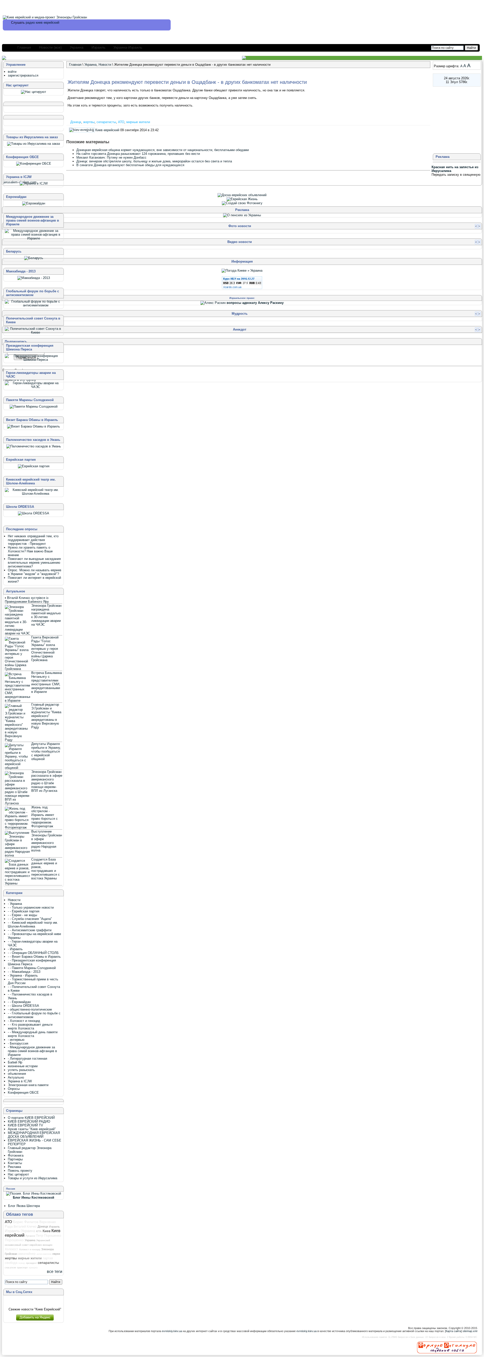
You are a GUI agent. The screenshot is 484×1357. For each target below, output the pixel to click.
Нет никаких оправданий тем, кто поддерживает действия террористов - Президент (33, 540)
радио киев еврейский (42, 22)
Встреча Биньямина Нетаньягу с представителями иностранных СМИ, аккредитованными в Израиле (46, 682)
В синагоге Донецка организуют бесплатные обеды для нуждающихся (130, 165)
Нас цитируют (18, 1174)
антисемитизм (44, 1254)
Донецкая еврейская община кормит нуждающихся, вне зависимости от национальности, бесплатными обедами (162, 150)
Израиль (98, 47)
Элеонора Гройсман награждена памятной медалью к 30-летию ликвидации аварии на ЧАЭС (46, 615)
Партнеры (15, 1159)
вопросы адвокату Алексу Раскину (255, 303)
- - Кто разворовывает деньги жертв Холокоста (30, 1026)
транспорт (22, 1267)
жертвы (89, 122)
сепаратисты (106, 122)
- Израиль (15, 949)
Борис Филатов (25, 1222)
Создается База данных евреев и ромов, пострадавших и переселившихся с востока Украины (45, 869)
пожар (21, 1263)
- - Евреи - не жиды (22, 915)
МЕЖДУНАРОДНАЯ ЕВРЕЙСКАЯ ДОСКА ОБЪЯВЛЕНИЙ (34, 1134)
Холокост (11, 1249)
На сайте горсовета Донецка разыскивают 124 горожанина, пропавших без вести (138, 154)
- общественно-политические (30, 1009)
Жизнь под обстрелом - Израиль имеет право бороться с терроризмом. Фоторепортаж (44, 816)
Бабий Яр (15, 1062)
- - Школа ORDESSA (23, 1006)
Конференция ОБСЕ (23, 1092)
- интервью (16, 1040)
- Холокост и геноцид (24, 1021)
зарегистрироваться (23, 75)
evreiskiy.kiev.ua (172, 1331)
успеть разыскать (21, 1070)
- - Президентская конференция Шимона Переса (32, 962)
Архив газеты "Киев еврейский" (32, 1129)
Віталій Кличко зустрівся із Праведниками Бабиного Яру (27, 599)
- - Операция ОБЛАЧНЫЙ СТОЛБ (33, 953)
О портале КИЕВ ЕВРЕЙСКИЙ (31, 1118)
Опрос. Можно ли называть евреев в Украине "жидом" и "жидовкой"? (34, 572)
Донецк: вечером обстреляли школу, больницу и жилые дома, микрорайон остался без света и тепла (154, 161)
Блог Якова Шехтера (24, 1206)
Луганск (30, 1235)
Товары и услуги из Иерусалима (32, 1178)
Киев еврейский (107, 130)
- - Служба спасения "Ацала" (30, 919)
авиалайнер (27, 1254)
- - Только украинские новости (31, 907)
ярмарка (33, 1267)
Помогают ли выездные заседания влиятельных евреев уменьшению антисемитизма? (34, 562)
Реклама (14, 1167)
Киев (46, 1231)
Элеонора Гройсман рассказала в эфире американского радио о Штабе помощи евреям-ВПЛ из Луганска (46, 781)
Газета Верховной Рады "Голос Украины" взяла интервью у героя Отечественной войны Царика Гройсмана (44, 648)
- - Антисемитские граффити (29, 930)
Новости (105, 64)
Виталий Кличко (25, 1226)
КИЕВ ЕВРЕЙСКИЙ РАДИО (29, 1121)
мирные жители (138, 122)
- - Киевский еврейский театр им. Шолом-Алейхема (33, 924)
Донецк (75, 122)
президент (31, 1263)
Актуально (16, 1077)
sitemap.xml (470, 1331)
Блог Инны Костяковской (33, 1197)
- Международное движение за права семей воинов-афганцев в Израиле (32, 1051)
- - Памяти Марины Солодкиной (32, 968)
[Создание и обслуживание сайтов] (447, 1347)
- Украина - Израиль (23, 975)
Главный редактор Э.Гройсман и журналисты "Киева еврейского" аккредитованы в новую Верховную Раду (46, 716)
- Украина (15, 904)
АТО (121, 122)
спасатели (10, 1267)
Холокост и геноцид (29, 1249)
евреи (56, 1253)
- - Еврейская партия (23, 911)
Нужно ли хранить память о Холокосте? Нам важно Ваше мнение (30, 551)
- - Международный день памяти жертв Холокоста (32, 1034)
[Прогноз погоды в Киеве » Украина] (242, 270)
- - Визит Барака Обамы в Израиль (34, 956)
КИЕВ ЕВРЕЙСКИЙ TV (25, 1125)
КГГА (39, 1231)
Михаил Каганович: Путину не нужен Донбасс (111, 157)
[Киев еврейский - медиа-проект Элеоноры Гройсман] (45, 17)
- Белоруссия (18, 1043)
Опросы (14, 1089)
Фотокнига (15, 1155)
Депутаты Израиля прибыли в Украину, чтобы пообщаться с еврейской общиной (46, 751)
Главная (24, 47)
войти (12, 72)
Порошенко (14, 1240)
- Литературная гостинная (27, 1058)
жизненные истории (23, 1066)
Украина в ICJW (20, 1081)
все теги (54, 1271)
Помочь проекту (20, 1170)
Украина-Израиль (127, 47)
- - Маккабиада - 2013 (24, 972)
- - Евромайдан (19, 1002)
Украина (76, 47)
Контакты (15, 1163)
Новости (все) (50, 47)
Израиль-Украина (20, 1231)
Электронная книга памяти (28, 1085)
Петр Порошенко (48, 1235)
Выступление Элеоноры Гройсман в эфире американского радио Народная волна (46, 841)
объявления (17, 1074)
